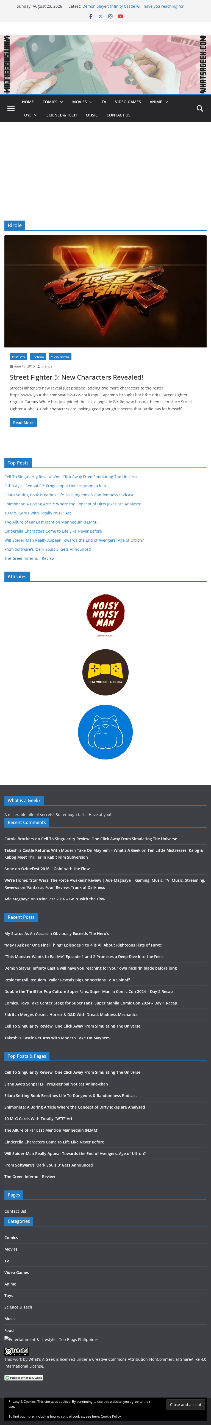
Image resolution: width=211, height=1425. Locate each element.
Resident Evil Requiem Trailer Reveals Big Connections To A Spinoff (67, 980)
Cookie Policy (111, 1416)
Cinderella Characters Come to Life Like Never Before (53, 531)
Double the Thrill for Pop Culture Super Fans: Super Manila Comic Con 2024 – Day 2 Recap (88, 991)
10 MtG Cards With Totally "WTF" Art (37, 513)
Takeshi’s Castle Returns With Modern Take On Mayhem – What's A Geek (72, 850)
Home (28, 101)
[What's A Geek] (105, 39)
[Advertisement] (105, 179)
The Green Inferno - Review (29, 558)
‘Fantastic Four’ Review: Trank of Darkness (65, 887)
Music (92, 115)
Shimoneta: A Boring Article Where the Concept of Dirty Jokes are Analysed (72, 503)
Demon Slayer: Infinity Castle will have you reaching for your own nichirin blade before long (133, 9)
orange (46, 366)
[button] (60, 102)
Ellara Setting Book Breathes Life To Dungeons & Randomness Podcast (69, 494)
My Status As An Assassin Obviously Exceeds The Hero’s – (58, 933)
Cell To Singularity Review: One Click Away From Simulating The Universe (71, 476)
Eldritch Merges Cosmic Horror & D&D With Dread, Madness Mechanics (71, 1014)
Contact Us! (119, 115)
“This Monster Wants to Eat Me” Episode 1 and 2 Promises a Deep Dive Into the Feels (83, 956)
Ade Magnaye (17, 898)
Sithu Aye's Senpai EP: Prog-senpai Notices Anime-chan (55, 485)
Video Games (128, 101)
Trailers (38, 356)
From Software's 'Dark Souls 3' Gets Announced (47, 549)
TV (104, 101)
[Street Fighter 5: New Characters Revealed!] (105, 291)
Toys (27, 115)
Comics (50, 101)
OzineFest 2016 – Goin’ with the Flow (55, 868)
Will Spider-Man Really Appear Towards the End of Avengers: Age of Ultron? (74, 540)
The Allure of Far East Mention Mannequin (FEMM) (50, 522)
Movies (79, 101)
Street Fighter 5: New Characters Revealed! (76, 377)
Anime (156, 101)
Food (9, 1330)
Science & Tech (61, 115)
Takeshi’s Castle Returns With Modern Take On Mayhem (57, 1037)
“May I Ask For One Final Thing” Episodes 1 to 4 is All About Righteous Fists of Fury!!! (83, 945)
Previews (18, 356)
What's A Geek (42, 1359)
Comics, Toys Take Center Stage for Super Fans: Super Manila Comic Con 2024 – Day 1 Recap (90, 1003)
